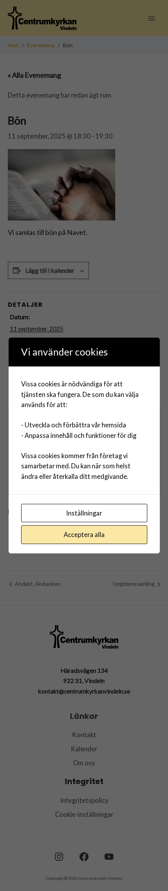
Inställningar (84, 513)
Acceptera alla (84, 534)
